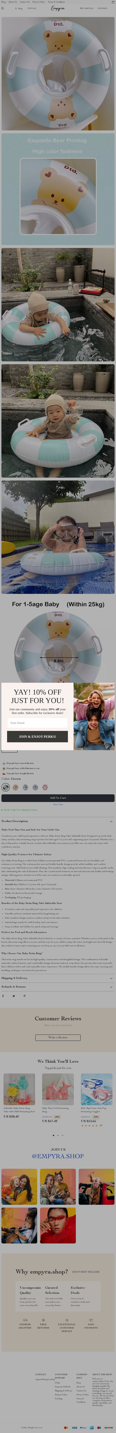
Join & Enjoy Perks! (37, 736)
